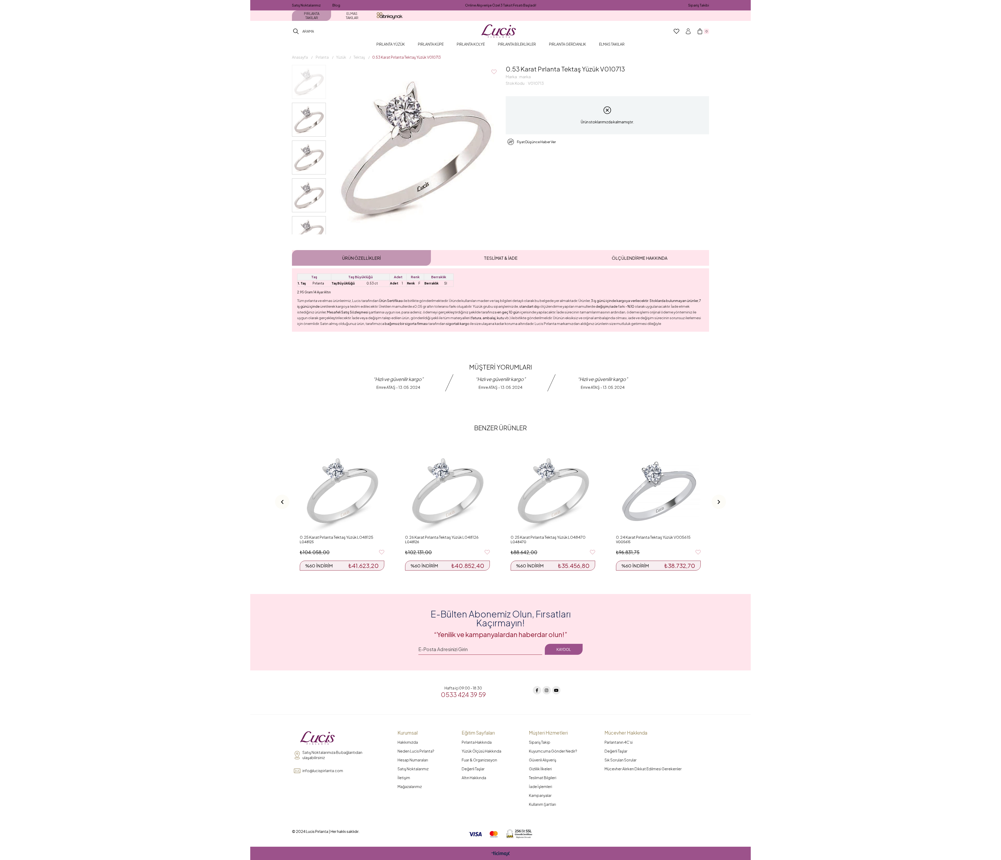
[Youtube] (556, 690)
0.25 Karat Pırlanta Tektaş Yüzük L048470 (548, 537)
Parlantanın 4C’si (619, 742)
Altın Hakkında (474, 777)
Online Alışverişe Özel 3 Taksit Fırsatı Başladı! (500, 5)
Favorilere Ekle (381, 552)
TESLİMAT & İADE (500, 258)
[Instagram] (546, 690)
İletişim (404, 777)
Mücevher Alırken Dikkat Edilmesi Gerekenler (643, 768)
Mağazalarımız (410, 786)
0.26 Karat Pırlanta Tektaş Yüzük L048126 (442, 537)
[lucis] (317, 738)
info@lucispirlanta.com (322, 770)
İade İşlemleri (540, 786)
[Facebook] (537, 690)
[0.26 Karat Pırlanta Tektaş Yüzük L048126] (447, 489)
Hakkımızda (408, 742)
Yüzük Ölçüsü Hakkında (481, 751)
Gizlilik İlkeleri (540, 768)
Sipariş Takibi (698, 5)
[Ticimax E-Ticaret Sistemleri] (500, 854)
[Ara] (296, 31)
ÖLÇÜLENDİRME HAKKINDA (639, 258)
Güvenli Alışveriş (542, 760)
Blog (336, 5)
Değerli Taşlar (473, 768)
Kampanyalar (540, 795)
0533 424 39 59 (463, 694)
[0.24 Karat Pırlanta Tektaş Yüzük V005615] (658, 489)
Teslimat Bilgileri (542, 777)
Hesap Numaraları (413, 760)
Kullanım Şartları (542, 804)
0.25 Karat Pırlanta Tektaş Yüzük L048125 (336, 537)
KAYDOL (564, 649)
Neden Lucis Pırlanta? (416, 751)
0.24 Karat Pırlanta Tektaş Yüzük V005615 (653, 537)
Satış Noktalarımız (306, 5)
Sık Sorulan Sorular (621, 760)
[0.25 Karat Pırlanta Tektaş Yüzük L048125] (342, 489)
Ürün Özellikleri (361, 258)
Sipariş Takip (539, 742)
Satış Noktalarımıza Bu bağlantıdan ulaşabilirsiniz (332, 755)
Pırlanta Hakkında (477, 742)
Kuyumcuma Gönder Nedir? (553, 751)
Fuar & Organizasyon (479, 760)
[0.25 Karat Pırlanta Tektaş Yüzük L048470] (553, 489)
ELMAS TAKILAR (352, 15)
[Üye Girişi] (688, 31)
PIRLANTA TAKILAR (311, 15)
